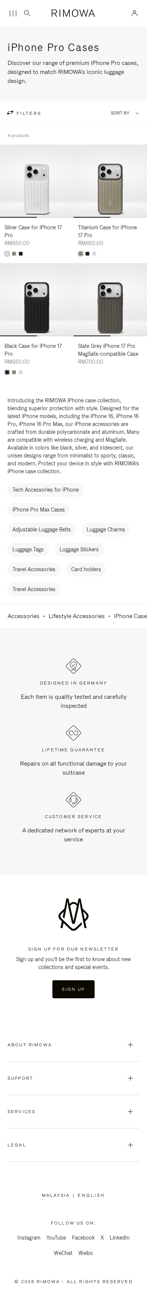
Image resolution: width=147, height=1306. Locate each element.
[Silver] (7, 254)
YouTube (56, 1237)
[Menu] (13, 13)
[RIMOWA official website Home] (74, 13)
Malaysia (57, 1195)
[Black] (21, 254)
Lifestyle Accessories (77, 616)
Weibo (85, 1253)
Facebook (83, 1237)
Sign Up (73, 989)
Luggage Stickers (79, 549)
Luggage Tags (28, 549)
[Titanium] (14, 254)
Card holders (86, 569)
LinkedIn (120, 1237)
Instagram (28, 1237)
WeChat (63, 1253)
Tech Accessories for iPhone (45, 489)
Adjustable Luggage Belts (41, 529)
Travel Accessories (33, 569)
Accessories (24, 616)
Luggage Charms (106, 529)
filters (27, 113)
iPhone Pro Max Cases (38, 509)
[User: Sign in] (135, 13)
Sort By (120, 113)
